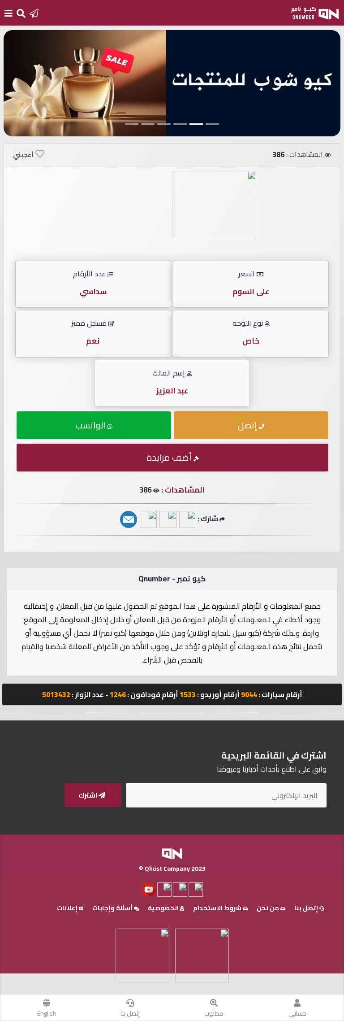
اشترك (88, 795)
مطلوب (213, 1013)
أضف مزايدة (170, 457)
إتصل (248, 425)
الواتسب (91, 425)
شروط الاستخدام (218, 908)
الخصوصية (164, 908)
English (46, 1013)
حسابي (297, 1013)
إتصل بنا (130, 1013)
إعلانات (68, 908)
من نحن (268, 908)
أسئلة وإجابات (113, 908)
